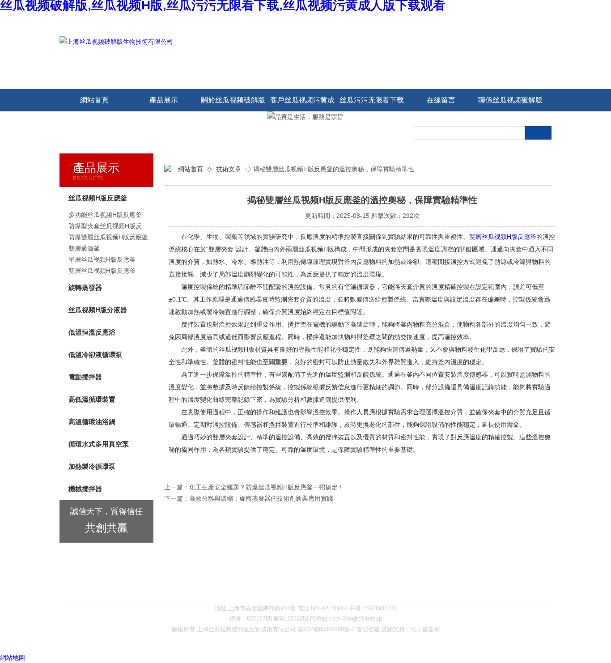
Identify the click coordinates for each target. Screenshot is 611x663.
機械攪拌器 (85, 489)
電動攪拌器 (85, 377)
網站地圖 (12, 657)
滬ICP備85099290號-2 (326, 629)
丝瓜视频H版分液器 (97, 310)
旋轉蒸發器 (85, 287)
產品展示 (163, 100)
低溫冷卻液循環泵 (95, 354)
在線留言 (441, 100)
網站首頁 (94, 100)
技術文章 (228, 169)
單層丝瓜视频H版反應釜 (102, 259)
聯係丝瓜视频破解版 (510, 100)
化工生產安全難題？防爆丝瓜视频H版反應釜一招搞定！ (266, 487)
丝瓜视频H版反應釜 (97, 198)
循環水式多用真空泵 (98, 444)
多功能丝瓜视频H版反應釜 (105, 214)
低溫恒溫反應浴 (91, 332)
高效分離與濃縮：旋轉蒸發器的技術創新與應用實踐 (261, 498)
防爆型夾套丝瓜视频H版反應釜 (110, 226)
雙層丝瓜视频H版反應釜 (502, 236)
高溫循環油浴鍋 (91, 421)
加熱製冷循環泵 (91, 466)
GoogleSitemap (362, 618)
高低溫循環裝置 (91, 399)
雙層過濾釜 (84, 248)
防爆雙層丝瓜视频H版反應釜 (108, 237)
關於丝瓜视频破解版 (233, 100)
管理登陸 (368, 629)
